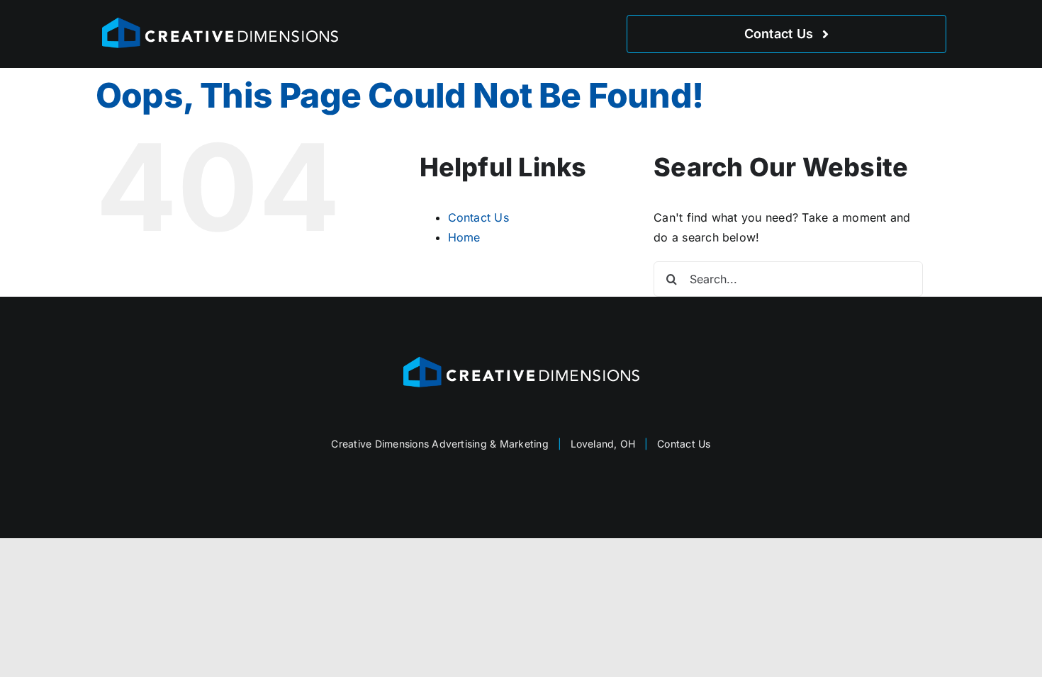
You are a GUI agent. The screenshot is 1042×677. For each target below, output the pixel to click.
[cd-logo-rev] (220, 20)
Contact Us (478, 217)
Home (464, 237)
